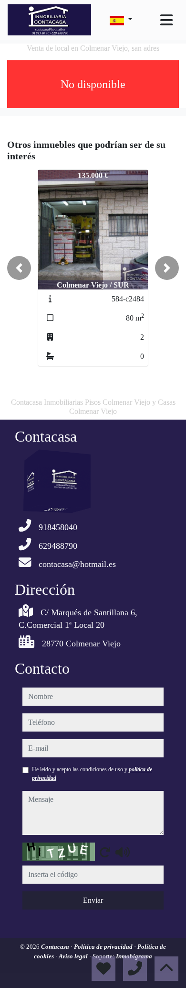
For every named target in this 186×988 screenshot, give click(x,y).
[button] (19, 268)
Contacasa (56, 946)
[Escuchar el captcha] (122, 852)
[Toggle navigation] (166, 20)
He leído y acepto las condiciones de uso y (92, 773)
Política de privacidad (104, 946)
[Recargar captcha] (105, 852)
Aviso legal (74, 956)
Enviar (93, 900)
